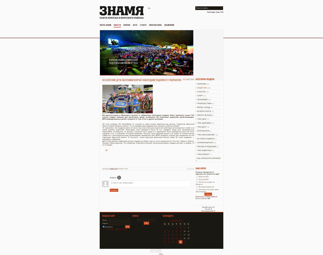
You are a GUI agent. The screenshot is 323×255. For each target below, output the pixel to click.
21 (173, 238)
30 (180, 242)
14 (173, 235)
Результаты (200, 197)
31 (184, 242)
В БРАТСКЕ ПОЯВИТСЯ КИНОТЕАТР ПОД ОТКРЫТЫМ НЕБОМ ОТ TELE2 (123, 62)
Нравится (115, 150)
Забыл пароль (110, 229)
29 (177, 242)
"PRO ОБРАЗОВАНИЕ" (206, 135)
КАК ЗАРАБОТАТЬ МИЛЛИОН (209, 158)
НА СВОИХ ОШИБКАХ (206, 139)
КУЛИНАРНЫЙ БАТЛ (205, 143)
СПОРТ (200, 96)
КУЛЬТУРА (201, 92)
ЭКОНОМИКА (202, 100)
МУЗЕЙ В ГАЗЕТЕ (204, 111)
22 (177, 238)
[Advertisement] (148, 159)
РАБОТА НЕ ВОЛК (204, 115)
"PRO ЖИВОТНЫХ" (204, 150)
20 (169, 238)
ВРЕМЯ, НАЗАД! (203, 107)
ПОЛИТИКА (201, 84)
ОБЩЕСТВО (114, 168)
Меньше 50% (204, 177)
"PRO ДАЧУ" (202, 127)
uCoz (161, 254)
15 (177, 235)
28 (173, 242)
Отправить (114, 190)
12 (165, 235)
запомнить (109, 227)
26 (165, 242)
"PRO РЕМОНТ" (203, 154)
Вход (217, 12)
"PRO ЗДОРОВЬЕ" (204, 123)
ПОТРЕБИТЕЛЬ (203, 131)
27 (169, 242)
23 (180, 238)
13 (169, 235)
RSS (222, 12)
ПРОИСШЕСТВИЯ (204, 103)
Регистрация (211, 12)
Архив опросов (211, 197)
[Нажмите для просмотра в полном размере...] (127, 113)
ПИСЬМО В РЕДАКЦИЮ (206, 147)
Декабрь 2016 (176, 220)
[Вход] (119, 177)
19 (165, 238)
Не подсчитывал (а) (206, 187)
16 (180, 235)
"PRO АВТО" (202, 119)
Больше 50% (204, 179)
